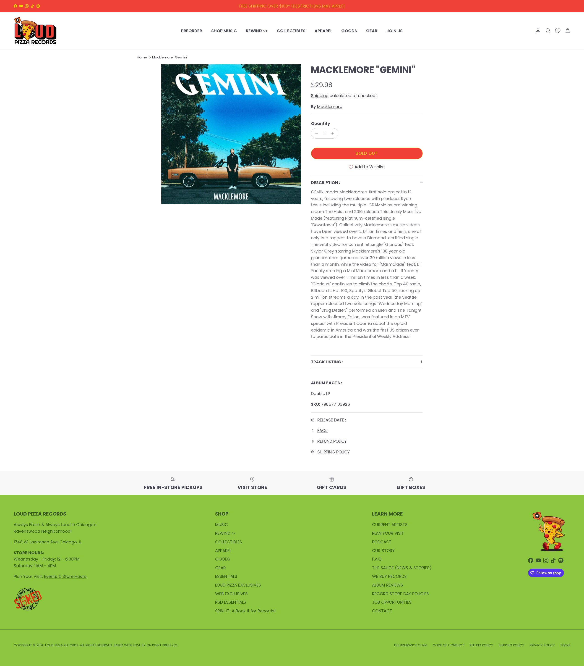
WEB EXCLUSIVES (231, 594)
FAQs (322, 430)
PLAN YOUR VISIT (388, 533)
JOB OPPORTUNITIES (392, 602)
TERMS (565, 645)
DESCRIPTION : (325, 182)
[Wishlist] (557, 30)
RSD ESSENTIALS (230, 602)
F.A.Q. (377, 559)
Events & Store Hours (65, 576)
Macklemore (329, 106)
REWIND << (257, 31)
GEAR (371, 31)
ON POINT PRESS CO (161, 645)
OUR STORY (383, 550)
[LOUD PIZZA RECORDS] (35, 31)
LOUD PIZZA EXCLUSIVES (238, 585)
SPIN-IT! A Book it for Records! (245, 611)
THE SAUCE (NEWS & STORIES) (402, 568)
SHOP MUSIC (224, 31)
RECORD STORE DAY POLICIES (400, 594)
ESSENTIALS (226, 576)
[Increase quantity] (334, 133)
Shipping (319, 95)
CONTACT (382, 611)
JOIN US (394, 31)
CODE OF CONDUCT (448, 645)
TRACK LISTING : (327, 362)
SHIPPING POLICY (322, 6)
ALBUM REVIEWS (387, 585)
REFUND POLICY (285, 6)
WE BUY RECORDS (389, 576)
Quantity (320, 123)
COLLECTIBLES (291, 31)
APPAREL (323, 31)
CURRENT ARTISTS (390, 524)
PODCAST (381, 542)
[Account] (537, 31)
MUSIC (221, 524)
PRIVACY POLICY (542, 645)
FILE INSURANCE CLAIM (410, 645)
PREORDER (191, 31)
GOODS (349, 31)
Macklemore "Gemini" (170, 57)
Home (142, 57)
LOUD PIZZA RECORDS (61, 645)
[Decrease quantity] (315, 133)
